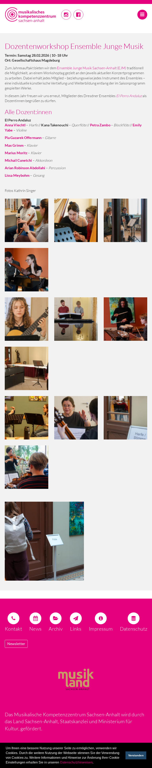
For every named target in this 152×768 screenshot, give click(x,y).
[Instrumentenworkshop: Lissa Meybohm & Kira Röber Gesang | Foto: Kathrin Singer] (26, 368)
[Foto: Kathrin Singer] (125, 417)
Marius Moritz (16, 153)
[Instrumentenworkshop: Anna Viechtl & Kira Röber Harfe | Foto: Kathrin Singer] (76, 220)
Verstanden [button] (136, 755)
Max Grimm (14, 145)
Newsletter (16, 643)
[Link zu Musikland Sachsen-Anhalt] (76, 679)
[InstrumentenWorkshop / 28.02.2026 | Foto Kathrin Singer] (76, 541)
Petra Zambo (100, 125)
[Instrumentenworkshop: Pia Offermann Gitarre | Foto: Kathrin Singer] (76, 417)
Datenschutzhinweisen (76, 762)
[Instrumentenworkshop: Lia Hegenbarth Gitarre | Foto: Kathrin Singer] (26, 318)
